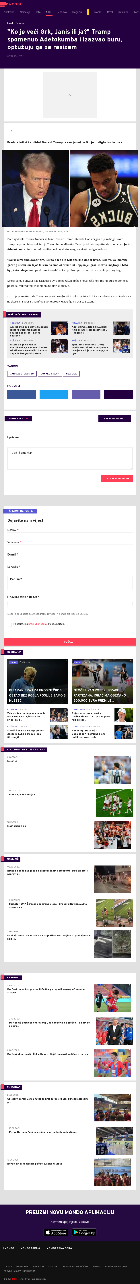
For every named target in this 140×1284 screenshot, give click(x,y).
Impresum (38, 1266)
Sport (10, 23)
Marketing (22, 1266)
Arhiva (97, 1266)
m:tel (14, 1278)
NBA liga (71, 373)
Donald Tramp (50, 373)
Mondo (9, 1248)
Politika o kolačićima (75, 1266)
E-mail (12, 554)
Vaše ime (14, 542)
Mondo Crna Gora (59, 1248)
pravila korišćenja (38, 624)
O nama (8, 1266)
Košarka (20, 23)
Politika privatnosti (117, 1266)
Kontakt (53, 1266)
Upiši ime (13, 437)
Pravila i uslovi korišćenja (19, 1271)
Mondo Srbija (30, 1248)
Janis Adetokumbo (22, 373)
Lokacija (13, 567)
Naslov (13, 530)
